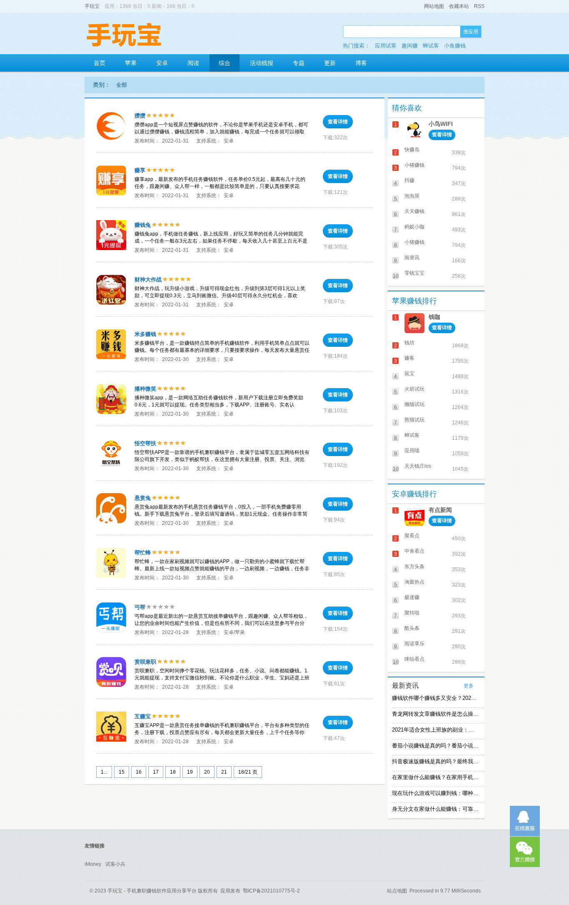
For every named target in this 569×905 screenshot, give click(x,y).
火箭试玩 (414, 389)
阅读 (193, 63)
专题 (298, 63)
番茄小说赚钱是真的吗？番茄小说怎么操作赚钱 (435, 745)
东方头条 (414, 566)
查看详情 (338, 122)
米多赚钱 (145, 334)
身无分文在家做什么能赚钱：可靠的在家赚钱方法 (435, 809)
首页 (99, 63)
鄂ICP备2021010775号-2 (271, 891)
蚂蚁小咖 (414, 227)
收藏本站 (459, 6)
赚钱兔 (143, 225)
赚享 (140, 170)
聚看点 (411, 536)
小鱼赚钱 (455, 46)
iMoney (93, 864)
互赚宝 (143, 716)
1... (104, 772)
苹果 (131, 63)
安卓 (162, 63)
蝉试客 (431, 46)
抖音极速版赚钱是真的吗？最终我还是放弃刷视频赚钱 (435, 761)
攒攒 (140, 116)
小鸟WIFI (441, 123)
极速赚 (411, 597)
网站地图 (434, 6)
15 (122, 772)
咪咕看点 (414, 659)
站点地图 (397, 891)
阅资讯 (411, 258)
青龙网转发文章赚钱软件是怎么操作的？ (435, 714)
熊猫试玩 (414, 420)
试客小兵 (115, 864)
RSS (479, 6)
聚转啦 (411, 613)
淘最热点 (414, 582)
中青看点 (414, 551)
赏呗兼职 (145, 662)
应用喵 (411, 451)
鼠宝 (409, 373)
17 (156, 772)
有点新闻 (440, 509)
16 (139, 772)
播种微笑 (145, 389)
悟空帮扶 (145, 443)
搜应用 (470, 32)
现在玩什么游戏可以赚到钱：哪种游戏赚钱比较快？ (435, 793)
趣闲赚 (410, 46)
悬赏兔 (143, 498)
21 (224, 772)
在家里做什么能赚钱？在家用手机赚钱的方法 (435, 777)
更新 (330, 63)
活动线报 (261, 63)
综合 (224, 63)
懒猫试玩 (414, 404)
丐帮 (140, 607)
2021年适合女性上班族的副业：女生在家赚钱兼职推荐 (435, 730)
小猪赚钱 (414, 165)
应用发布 (230, 891)
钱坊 (409, 343)
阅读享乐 (414, 644)
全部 (121, 85)
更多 (469, 686)
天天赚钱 (414, 211)
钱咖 (434, 316)
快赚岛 (411, 150)
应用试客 (386, 46)
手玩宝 (92, 6)
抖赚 (409, 180)
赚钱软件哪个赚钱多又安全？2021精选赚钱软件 (435, 698)
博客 (361, 63)
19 (190, 772)
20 (207, 772)
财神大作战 (148, 279)
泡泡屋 (411, 196)
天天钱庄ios (417, 466)
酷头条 (411, 628)
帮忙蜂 (143, 552)
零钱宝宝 (414, 273)
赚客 (409, 358)
